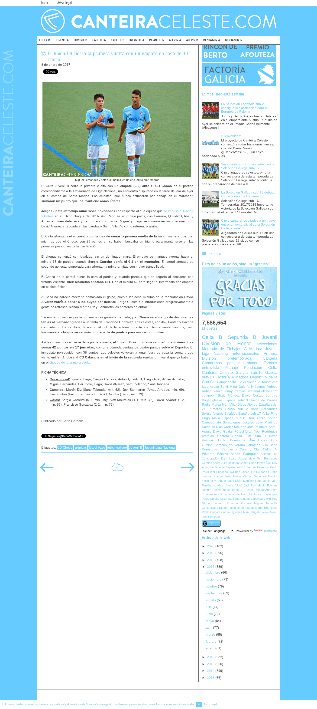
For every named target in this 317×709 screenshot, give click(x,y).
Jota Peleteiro (257, 427)
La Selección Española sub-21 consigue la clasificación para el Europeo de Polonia (244, 107)
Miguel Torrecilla (265, 503)
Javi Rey (250, 485)
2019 (211, 553)
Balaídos (230, 413)
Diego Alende (247, 404)
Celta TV (270, 449)
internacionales (246, 353)
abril (209, 627)
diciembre (213, 572)
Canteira (270, 358)
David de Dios (212, 427)
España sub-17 (249, 413)
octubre (212, 586)
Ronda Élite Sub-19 (249, 436)
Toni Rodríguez (267, 458)
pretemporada (239, 358)
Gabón (244, 463)
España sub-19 (236, 400)
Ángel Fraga (226, 481)
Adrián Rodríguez (244, 454)
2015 (211, 664)
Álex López (258, 440)
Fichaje (231, 367)
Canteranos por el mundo (230, 363)
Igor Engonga (219, 472)
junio (210, 614)
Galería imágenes (252, 386)
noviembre (214, 579)
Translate (270, 531)
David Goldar (223, 431)
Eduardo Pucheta (239, 503)
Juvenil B (135, 447)
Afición (272, 418)
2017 (211, 566)
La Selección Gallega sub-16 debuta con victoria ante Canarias (248, 194)
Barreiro (271, 395)
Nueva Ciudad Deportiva (249, 476)
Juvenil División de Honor (239, 340)
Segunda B (242, 337)
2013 (211, 677)
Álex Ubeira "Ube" (229, 485)
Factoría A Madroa (231, 377)
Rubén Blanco (212, 391)
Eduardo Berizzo (215, 454)
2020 (211, 546)
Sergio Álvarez (212, 413)
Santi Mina (228, 386)
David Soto (270, 498)
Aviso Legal (210, 704)
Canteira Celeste (217, 372)
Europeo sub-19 (212, 494)
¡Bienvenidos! (231, 136)
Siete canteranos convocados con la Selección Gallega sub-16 (247, 166)
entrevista (210, 367)
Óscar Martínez (244, 481)
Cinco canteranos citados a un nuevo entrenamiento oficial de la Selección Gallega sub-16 (248, 224)
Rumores (215, 409)
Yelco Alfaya (209, 481)
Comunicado (210, 507)
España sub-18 (236, 467)
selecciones (267, 344)
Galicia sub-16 (249, 372)
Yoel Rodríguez (265, 431)
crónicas (80, 447)
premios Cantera (215, 436)
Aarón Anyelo (269, 512)
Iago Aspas (210, 386)
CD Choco (64, 447)
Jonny (228, 391)
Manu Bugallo (252, 512)
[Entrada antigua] (187, 470)
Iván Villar (229, 404)
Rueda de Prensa (263, 400)
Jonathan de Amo (235, 494)
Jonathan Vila (257, 445)
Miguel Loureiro (213, 503)
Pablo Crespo (210, 498)
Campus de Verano (229, 445)
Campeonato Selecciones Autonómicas (247, 382)
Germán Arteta (211, 463)
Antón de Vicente (213, 467)
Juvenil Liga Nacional (159, 447)
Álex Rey (271, 463)
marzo (211, 634)
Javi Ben (234, 472)
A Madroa (253, 349)
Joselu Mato (246, 458)
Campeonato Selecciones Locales (228, 422)
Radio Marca (211, 404)
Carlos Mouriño (235, 427)
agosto (211, 600)
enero (210, 648)
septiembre (214, 593)
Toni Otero (257, 418)
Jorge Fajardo (246, 507)
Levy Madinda (266, 422)
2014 (211, 671)
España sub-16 (234, 418)
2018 (211, 560)
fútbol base (97, 447)
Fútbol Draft (244, 431)
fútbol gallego (117, 447)
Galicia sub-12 (236, 409)
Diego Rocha (227, 507)
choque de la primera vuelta (70, 362)
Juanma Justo (222, 476)
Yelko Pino (269, 413)
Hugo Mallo (211, 418)
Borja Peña (231, 490)
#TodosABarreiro (266, 490)
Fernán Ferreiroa (257, 467)
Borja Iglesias (212, 400)
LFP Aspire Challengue (262, 494)
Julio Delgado (230, 463)
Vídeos (272, 386)
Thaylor (272, 476)
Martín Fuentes (267, 485)
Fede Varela (263, 481)
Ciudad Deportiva (251, 498)
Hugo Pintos (257, 463)
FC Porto (247, 490)
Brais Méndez (228, 395)
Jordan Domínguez (232, 440)
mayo (210, 621)
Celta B (212, 337)
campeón (209, 395)
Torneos (270, 363)
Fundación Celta (260, 367)
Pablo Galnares (212, 512)
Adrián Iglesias (232, 512)
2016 (211, 657)
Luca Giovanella (211, 516)
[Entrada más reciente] (47, 470)
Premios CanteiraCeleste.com (255, 391)
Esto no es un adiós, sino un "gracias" (236, 264)
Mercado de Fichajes (221, 349)
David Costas (252, 395)
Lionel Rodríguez (266, 507)
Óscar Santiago (229, 498)
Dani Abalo (228, 458)
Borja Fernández (264, 409)
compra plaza (211, 490)
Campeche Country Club (241, 449)
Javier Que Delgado (254, 472)
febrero (211, 641)
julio (209, 607)
